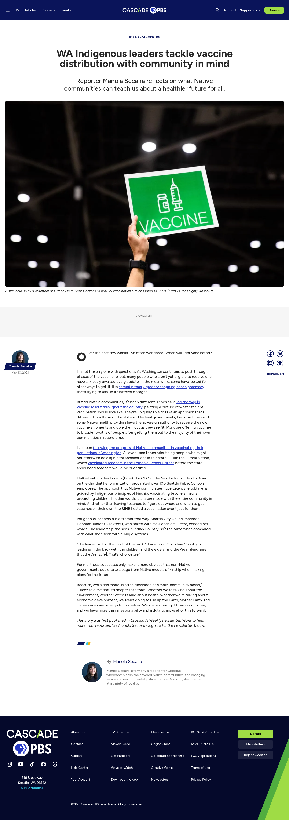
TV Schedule (120, 732)
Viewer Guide (120, 744)
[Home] (32, 743)
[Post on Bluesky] (280, 353)
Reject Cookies (255, 755)
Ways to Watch (122, 768)
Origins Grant (160, 744)
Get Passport (120, 756)
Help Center (79, 768)
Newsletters (255, 744)
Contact (77, 744)
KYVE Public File (202, 744)
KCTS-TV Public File (205, 732)
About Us (78, 732)
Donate (274, 10)
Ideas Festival (160, 732)
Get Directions (32, 788)
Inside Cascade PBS (144, 37)
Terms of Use (200, 768)
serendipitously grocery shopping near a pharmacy (161, 386)
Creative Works (162, 768)
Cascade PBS (90, 804)
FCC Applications (203, 756)
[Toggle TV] (87, 25)
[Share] (270, 353)
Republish (275, 374)
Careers (76, 756)
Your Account (80, 779)
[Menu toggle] (7, 10)
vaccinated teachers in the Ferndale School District (131, 463)
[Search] (217, 10)
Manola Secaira (127, 661)
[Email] (270, 363)
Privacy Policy (201, 779)
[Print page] (280, 363)
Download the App (124, 779)
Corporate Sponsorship (167, 756)
